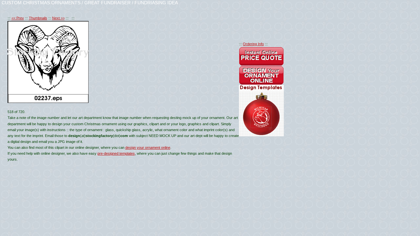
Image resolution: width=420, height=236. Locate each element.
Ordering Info (253, 44)
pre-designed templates (116, 153)
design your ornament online (147, 147)
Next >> (58, 18)
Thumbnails (38, 18)
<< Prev (17, 18)
